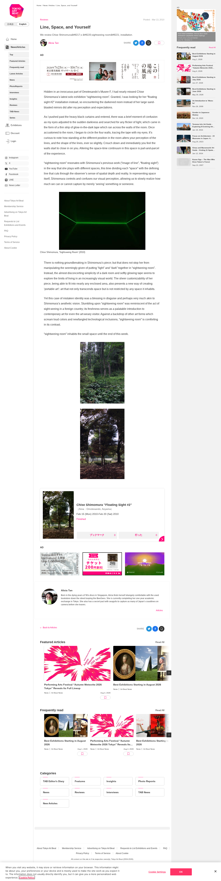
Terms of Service (12, 242)
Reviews (13, 105)
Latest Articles (16, 74)
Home (39, 5)
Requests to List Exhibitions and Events (138, 848)
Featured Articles (17, 61)
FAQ (6, 231)
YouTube (13, 169)
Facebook (13, 174)
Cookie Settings (157, 871)
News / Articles (49, 5)
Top (11, 55)
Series (12, 118)
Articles (159, 610)
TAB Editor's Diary (53, 781)
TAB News (144, 792)
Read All (159, 642)
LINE (11, 180)
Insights (13, 99)
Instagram (13, 157)
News (12, 80)
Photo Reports (146, 781)
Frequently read (17, 67)
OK (180, 871)
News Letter (14, 185)
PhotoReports (16, 86)
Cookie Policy (27, 877)
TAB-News (14, 111)
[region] (110, 871)
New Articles (50, 803)
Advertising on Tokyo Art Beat (100, 848)
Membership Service (13, 206)
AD (42, 55)
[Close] (215, 871)
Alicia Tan (53, 42)
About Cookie (10, 248)
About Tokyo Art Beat (13, 201)
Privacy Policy (10, 236)
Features (80, 781)
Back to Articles (50, 627)
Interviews (14, 92)
